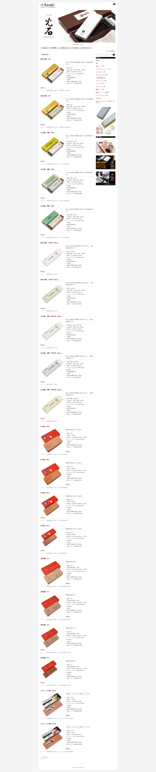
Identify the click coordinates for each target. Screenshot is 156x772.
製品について (64, 47)
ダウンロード (85, 47)
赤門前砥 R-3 (45, 591)
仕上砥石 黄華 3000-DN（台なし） (52, 389)
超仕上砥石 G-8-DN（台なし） (50, 279)
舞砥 (97, 60)
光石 (97, 63)
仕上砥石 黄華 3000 (47, 206)
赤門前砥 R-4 (45, 558)
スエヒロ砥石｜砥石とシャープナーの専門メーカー (47, 4)
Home (44, 47)
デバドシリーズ (100, 72)
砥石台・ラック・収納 (101, 92)
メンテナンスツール (101, 95)
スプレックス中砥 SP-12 (48, 690)
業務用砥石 (62, 90)
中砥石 (54, 454)
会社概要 (54, 47)
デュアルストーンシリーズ (103, 69)
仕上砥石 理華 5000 (47, 169)
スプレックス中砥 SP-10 (48, 723)
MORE (43, 87)
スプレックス (62, 718)
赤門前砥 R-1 (45, 657)
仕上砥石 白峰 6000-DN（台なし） (52, 316)
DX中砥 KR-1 (45, 525)
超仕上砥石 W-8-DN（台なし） (50, 242)
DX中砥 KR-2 (45, 493)
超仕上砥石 (67, 90)
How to (75, 47)
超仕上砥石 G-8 (46, 95)
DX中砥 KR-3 (45, 459)
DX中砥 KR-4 (45, 426)
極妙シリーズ (99, 66)
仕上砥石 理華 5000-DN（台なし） (52, 353)
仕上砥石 (55, 90)
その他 (97, 98)
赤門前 (69, 586)
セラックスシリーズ (101, 75)
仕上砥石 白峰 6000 (47, 132)
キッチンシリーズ (100, 80)
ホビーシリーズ (100, 86)
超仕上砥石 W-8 (46, 59)
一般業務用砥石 (49, 90)
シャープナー (99, 83)
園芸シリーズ (99, 89)
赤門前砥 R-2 (45, 625)
